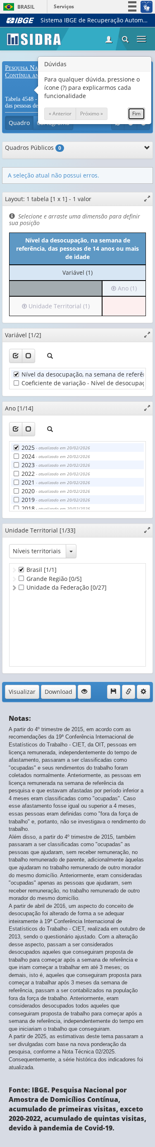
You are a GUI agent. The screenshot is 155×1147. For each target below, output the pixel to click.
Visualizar (22, 692)
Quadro (19, 123)
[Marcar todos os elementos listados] (15, 356)
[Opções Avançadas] (143, 692)
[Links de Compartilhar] (128, 692)
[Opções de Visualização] (84, 692)
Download (58, 692)
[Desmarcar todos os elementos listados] (28, 356)
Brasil (17, 6)
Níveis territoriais (37, 551)
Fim (136, 113)
